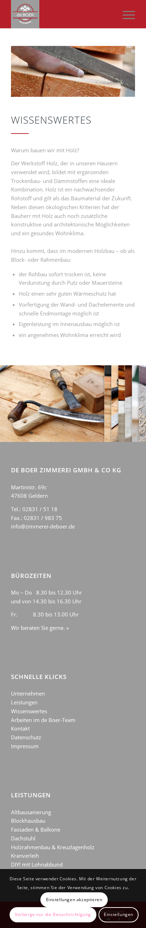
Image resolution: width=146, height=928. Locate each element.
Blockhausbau (28, 820)
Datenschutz (26, 737)
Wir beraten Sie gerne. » (40, 627)
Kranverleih (25, 855)
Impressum (25, 746)
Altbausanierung (31, 812)
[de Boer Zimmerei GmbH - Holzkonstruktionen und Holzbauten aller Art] (60, 14)
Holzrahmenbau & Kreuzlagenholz (52, 847)
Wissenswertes (29, 711)
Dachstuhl (23, 838)
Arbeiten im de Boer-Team (43, 719)
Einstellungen (118, 914)
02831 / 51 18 (39, 509)
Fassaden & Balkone (35, 829)
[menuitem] (125, 14)
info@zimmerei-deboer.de (43, 526)
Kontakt (20, 728)
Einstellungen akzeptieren (74, 900)
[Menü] (125, 14)
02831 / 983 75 (43, 517)
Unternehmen (28, 693)
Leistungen (24, 702)
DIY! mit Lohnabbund (37, 864)
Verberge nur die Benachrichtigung (53, 914)
